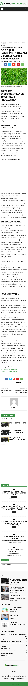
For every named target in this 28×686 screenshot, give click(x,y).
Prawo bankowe (5, 655)
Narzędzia (14, 496)
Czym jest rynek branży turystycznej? (17, 439)
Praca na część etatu (14, 553)
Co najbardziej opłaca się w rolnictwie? (14, 537)
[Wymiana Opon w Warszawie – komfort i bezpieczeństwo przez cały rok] (5, 581)
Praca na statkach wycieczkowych (11, 641)
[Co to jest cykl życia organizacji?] (5, 609)
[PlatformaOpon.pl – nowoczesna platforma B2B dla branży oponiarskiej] (5, 597)
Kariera (3, 45)
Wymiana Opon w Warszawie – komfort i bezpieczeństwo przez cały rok (14, 493)
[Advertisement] (14, 26)
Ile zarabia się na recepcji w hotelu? (16, 431)
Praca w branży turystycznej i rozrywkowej (11, 47)
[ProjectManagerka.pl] (14, 3)
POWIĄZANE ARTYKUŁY (8, 416)
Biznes (14, 511)
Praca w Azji (4, 637)
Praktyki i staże (5, 648)
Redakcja (6, 61)
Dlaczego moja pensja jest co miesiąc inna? (14, 550)
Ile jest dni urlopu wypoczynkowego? (20, 391)
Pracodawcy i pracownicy (8, 651)
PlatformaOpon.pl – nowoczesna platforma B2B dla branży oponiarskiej (14, 523)
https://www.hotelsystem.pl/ (9, 372)
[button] (26, 9)
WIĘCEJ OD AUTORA (7, 418)
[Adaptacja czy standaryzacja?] (5, 617)
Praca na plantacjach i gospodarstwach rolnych (14, 540)
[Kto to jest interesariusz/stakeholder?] (5, 624)
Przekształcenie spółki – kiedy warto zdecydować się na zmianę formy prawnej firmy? (14, 508)
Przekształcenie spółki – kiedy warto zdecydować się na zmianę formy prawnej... (18, 588)
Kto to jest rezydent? (17, 423)
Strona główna (4, 42)
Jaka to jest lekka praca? (6, 391)
